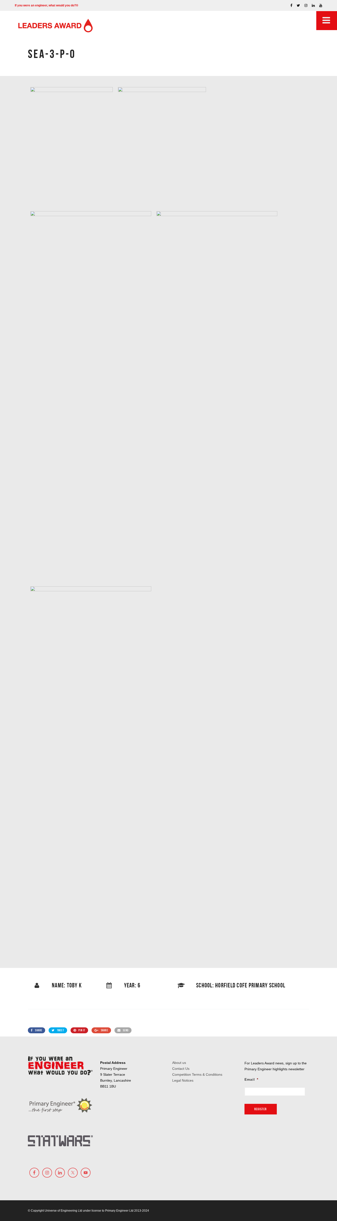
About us (179, 1063)
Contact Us (180, 1069)
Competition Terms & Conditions (197, 1074)
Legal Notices (182, 1080)
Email (251, 1079)
